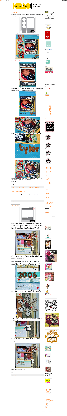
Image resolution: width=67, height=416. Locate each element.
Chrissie (47, 100)
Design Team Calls (48, 170)
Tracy (50, 115)
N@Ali (50, 112)
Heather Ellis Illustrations (48, 171)
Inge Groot (47, 188)
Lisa (50, 109)
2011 (46, 403)
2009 (46, 405)
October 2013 (48, 391)
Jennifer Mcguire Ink (48, 190)
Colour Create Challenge (48, 168)
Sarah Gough (47, 198)
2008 (46, 406)
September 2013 (48, 392)
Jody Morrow (47, 192)
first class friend (22, 187)
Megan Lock (47, 196)
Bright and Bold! (14, 12)
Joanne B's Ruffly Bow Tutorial (49, 203)
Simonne (50, 113)
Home (46, 55)
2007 (46, 407)
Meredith (50, 111)
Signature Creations (48, 56)
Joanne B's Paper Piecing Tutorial (49, 202)
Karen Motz (47, 194)
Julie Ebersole (47, 193)
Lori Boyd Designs (48, 174)
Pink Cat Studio (47, 178)
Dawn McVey (47, 186)
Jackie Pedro (47, 189)
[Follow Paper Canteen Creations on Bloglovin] (47, 52)
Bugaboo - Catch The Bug (48, 167)
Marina (50, 110)
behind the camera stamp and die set (17, 187)
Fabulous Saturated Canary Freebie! (18, 191)
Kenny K (46, 172)
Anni (50, 102)
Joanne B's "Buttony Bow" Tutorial (49, 204)
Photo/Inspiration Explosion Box (49, 206)
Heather (50, 106)
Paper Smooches (47, 197)
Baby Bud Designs (48, 166)
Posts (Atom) (15, 379)
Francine (50, 105)
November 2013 (48, 390)
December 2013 (48, 389)
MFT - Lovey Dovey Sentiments (28, 187)
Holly (50, 107)
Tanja (50, 114)
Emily (50, 104)
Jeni (50, 108)
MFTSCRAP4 (32, 187)
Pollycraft (47, 179)
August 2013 (47, 393)
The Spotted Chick (48, 182)
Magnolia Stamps (47, 175)
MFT (46, 176)
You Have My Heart (15, 205)
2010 (46, 404)
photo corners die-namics (36, 187)
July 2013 (47, 394)
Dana (50, 103)
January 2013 (47, 398)
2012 (46, 402)
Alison (47, 99)
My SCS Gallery (46, 118)
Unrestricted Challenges (48, 183)
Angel (50, 101)
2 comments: (21, 186)
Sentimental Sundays (48, 180)
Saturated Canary (15, 201)
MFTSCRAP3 (14, 375)
